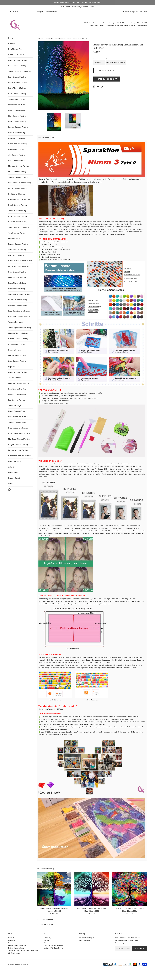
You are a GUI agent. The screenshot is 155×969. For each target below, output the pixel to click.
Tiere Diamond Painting (16, 233)
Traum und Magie (14, 406)
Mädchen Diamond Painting (18, 383)
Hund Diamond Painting (17, 94)
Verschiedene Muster (16, 322)
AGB (45, 943)
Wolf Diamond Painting (16, 133)
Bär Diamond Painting (16, 149)
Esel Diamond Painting (16, 194)
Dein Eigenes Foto (15, 49)
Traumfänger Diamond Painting (19, 328)
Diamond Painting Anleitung (54, 945)
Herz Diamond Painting (16, 344)
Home (10, 38)
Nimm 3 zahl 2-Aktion (16, 55)
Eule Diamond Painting (16, 255)
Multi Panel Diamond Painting (19, 439)
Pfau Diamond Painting (16, 138)
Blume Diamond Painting (17, 60)
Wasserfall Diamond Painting (19, 294)
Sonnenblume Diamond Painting (20, 71)
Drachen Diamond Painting (18, 428)
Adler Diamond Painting (17, 250)
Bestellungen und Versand (17, 945)
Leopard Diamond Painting (18, 127)
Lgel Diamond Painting (16, 160)
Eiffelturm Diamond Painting (18, 305)
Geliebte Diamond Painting (18, 394)
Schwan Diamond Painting (18, 177)
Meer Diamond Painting (17, 277)
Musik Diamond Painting (17, 355)
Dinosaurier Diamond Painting (19, 433)
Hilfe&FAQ (47, 938)
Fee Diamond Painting (16, 400)
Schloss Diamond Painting (18, 422)
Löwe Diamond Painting (17, 116)
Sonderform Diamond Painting (19, 456)
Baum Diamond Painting (17, 283)
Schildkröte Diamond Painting (19, 227)
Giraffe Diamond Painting (17, 188)
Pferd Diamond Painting (17, 121)
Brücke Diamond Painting (17, 300)
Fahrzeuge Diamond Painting (19, 316)
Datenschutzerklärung (16, 948)
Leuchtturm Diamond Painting (19, 311)
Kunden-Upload (14, 478)
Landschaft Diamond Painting (19, 266)
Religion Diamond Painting (18, 445)
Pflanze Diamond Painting (17, 82)
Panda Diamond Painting (17, 144)
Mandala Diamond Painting (18, 333)
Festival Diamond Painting (18, 450)
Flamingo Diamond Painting (18, 166)
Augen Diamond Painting (17, 372)
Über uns (11, 940)
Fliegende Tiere (14, 238)
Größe (95, 59)
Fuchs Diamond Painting (17, 105)
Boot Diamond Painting (16, 289)
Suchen (46, 940)
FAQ (53, 137)
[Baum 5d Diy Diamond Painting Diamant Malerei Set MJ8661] (129, 889)
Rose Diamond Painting (17, 66)
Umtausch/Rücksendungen (53, 948)
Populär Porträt (13, 367)
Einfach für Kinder (14, 461)
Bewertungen (13, 472)
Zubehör (11, 467)
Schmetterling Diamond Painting (20, 261)
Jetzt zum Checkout (107, 79)
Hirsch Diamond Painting (17, 205)
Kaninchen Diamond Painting (19, 199)
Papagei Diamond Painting (18, 244)
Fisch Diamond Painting (17, 172)
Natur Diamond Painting (17, 272)
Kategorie (11, 43)
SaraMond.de (24, 964)
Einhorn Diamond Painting (17, 417)
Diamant (108, 59)
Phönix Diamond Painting (17, 411)
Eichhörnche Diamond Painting (19, 183)
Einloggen (40, 12)
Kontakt (11, 938)
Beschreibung (43, 137)
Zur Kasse (143, 12)
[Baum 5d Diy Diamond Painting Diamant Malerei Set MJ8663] (54, 889)
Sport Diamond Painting (17, 361)
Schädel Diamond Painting (18, 339)
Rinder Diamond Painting (17, 216)
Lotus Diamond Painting (17, 77)
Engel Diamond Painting (17, 389)
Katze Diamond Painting (17, 88)
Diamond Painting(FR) (87, 940)
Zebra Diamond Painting (17, 211)
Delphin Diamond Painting (17, 222)
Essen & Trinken (14, 350)
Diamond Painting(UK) (87, 938)
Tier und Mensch (14, 378)
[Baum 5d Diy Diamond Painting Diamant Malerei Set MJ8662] (91, 889)
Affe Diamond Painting (16, 155)
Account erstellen (51, 12)
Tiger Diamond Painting (16, 99)
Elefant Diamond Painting (17, 110)
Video (10, 484)
